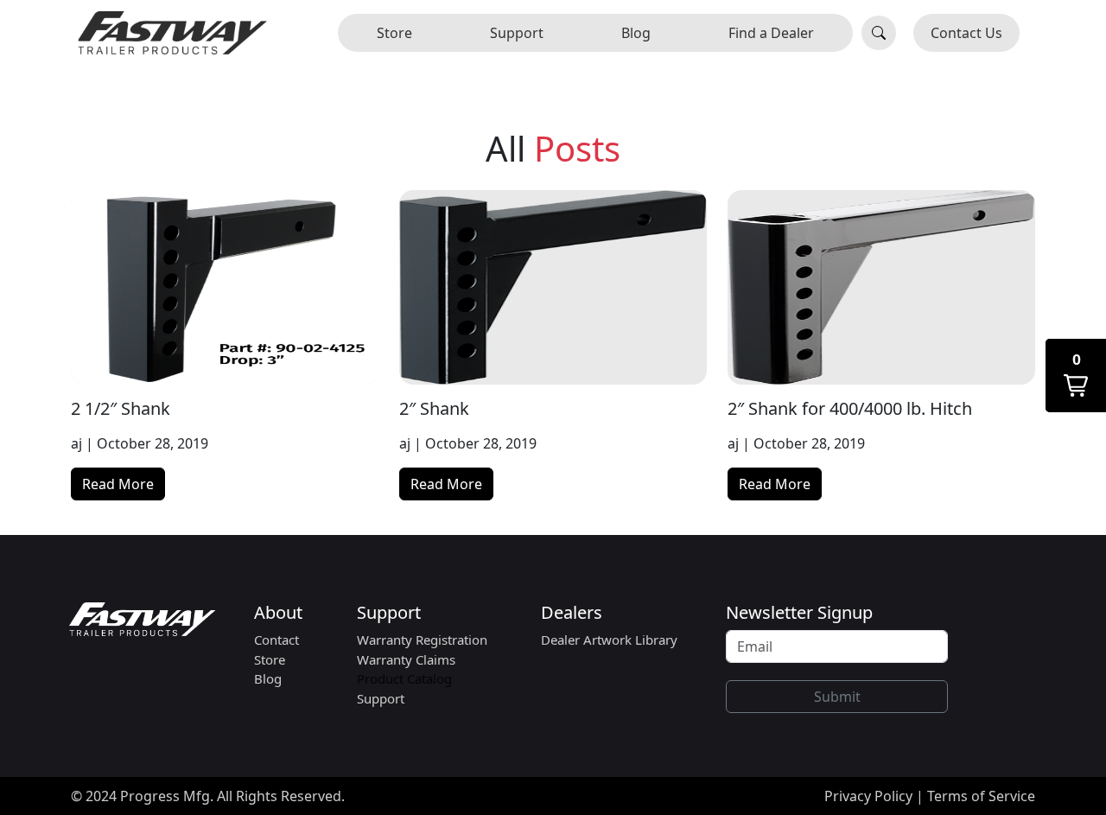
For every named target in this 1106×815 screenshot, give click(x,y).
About (278, 612)
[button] (1076, 375)
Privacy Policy (868, 795)
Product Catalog (404, 678)
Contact (276, 639)
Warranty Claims (406, 659)
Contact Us (966, 32)
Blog (636, 32)
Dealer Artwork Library (609, 639)
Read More (118, 483)
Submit (837, 696)
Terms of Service (981, 795)
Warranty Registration (422, 639)
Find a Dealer (771, 32)
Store (394, 32)
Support (516, 32)
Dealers (571, 612)
